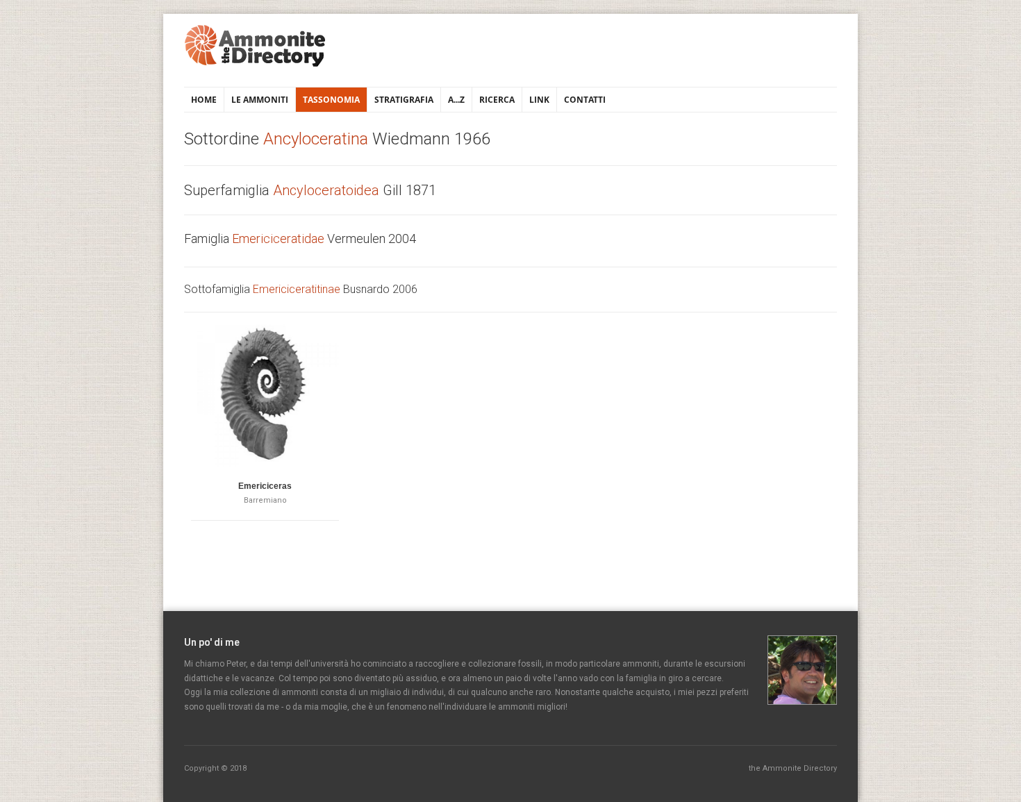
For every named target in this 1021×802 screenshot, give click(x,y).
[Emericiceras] (265, 393)
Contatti (585, 100)
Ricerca (497, 100)
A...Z (456, 100)
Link (539, 100)
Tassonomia (331, 100)
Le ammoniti (259, 100)
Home (204, 100)
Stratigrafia (403, 100)
